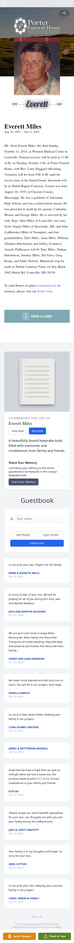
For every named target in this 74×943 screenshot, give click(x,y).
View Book (18, 431)
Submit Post (37, 543)
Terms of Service (46, 927)
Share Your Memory (23, 482)
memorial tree (48, 285)
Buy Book (37, 431)
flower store (44, 291)
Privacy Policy (27, 927)
